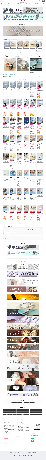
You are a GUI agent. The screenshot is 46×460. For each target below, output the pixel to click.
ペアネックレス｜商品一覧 (8, 74)
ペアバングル (44, 3)
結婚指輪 (1, 4)
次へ (25, 79)
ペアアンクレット (23, 4)
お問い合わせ (29, 452)
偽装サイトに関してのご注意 (9, 414)
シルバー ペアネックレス (16, 74)
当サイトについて (12, 452)
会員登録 (42, 0)
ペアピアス (33, 4)
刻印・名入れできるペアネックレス (28, 230)
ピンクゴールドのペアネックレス (7, 232)
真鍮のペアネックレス (14, 232)
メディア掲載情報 (36, 412)
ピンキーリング (44, 4)
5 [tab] (25, 52)
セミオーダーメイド (18, 3)
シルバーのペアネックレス (7, 230)
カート (45, 0)
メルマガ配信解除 (34, 452)
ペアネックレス (9, 3)
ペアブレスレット (28, 3)
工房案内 (23, 412)
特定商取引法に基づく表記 (24, 452)
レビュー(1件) (18, 133)
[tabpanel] (7, 45)
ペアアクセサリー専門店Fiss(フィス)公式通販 (23, 455)
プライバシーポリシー (17, 452)
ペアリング (1, 3)
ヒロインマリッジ (12, 4)
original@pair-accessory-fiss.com (36, 437)
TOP (42, 1)
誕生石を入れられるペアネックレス (7, 238)
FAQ (36, 414)
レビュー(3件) (18, 186)
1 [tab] (20, 52)
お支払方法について (6, 434)
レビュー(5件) (18, 151)
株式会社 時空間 (32, 435)
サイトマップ (22, 414)
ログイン (40, 0)
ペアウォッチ (36, 3)
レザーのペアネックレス (6, 233)
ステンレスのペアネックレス (14, 230)
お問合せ (44, 1)
